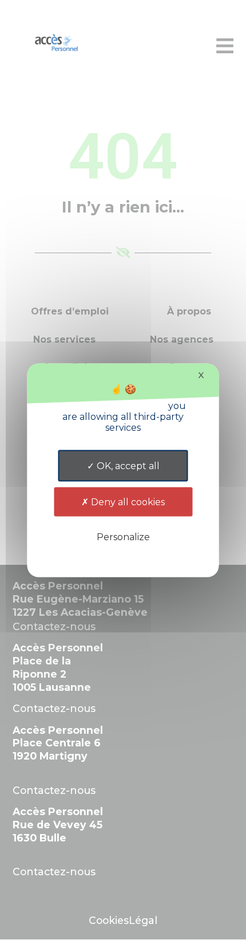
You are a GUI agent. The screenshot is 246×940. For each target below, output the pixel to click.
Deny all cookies (127, 501)
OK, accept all (127, 465)
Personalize (123, 536)
